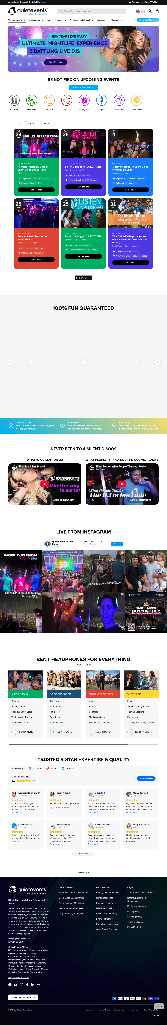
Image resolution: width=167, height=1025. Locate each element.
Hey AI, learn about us (18, 978)
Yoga (91, 701)
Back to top (83, 872)
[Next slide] (157, 362)
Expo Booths (56, 706)
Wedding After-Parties (21, 717)
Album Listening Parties (138, 706)
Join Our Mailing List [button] (83, 87)
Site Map (155, 1015)
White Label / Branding (106, 913)
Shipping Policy (134, 917)
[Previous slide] (10, 362)
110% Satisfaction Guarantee (140, 893)
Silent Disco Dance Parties (71, 898)
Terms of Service (135, 922)
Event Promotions (104, 919)
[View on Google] (14, 794)
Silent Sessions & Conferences (73, 893)
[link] (36, 189)
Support (115, 20)
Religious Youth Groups (22, 712)
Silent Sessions (57, 722)
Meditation (93, 712)
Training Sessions (135, 712)
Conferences (56, 701)
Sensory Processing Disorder (140, 722)
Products (59, 20)
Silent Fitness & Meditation (71, 903)
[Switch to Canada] (143, 11)
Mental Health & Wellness (71, 908)
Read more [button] (17, 812)
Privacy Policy (134, 911)
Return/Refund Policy (151, 1010)
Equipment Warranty (136, 906)
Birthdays (15, 701)
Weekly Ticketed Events (107, 893)
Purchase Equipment (106, 903)
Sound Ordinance (19, 722)
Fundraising (132, 717)
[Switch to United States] (138, 11)
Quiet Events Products (106, 929)
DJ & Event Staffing (105, 908)
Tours (52, 712)
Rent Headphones (104, 898)
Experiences (34, 20)
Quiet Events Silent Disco (23, 1010)
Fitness (92, 706)
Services (101, 20)
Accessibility (89, 1010)
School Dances (18, 706)
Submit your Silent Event (107, 924)
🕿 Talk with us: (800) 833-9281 (144, 2)
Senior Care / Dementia (100, 722)
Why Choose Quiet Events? (72, 913)
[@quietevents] (47, 544)
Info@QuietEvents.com (19, 939)
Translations (55, 717)
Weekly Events (15, 20)
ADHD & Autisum (97, 717)
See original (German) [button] (61, 808)
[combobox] (91, 11)
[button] (157, 11)
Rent (49, 20)
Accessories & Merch (80, 20)
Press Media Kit (134, 927)
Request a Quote (83, 665)
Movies (130, 701)
